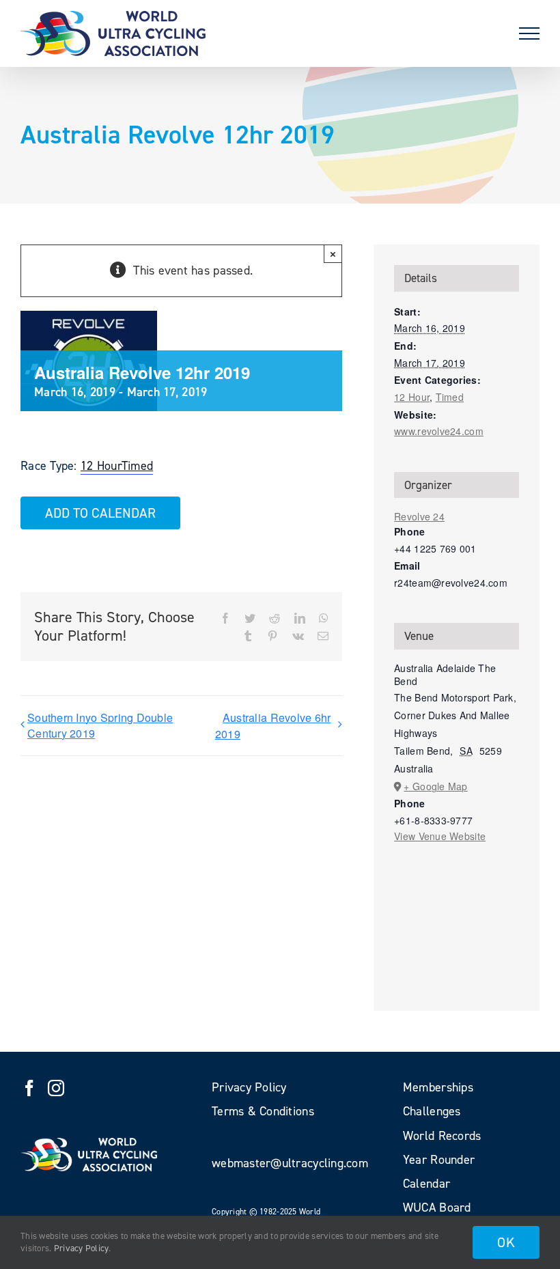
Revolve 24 (419, 516)
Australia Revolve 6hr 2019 (273, 726)
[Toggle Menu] (529, 33)
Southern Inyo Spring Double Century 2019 (100, 725)
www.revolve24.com (439, 431)
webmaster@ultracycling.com (290, 1163)
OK (506, 1242)
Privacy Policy (81, 1248)
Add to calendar (100, 513)
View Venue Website (440, 836)
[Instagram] (56, 1088)
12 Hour (101, 466)
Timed (137, 466)
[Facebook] (29, 1088)
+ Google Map (435, 786)
